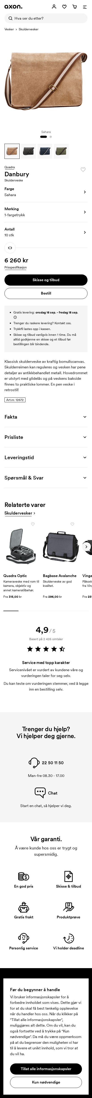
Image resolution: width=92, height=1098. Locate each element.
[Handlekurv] (74, 6)
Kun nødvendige (46, 1082)
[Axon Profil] (13, 7)
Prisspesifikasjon (15, 267)
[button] (12, 151)
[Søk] (9, 18)
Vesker (9, 29)
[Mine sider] (54, 6)
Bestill (46, 293)
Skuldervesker (28, 29)
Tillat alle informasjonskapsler (46, 1068)
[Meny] (84, 6)
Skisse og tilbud (46, 279)
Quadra (9, 167)
